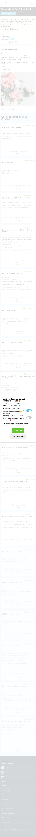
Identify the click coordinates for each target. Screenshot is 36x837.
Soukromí (5, 425)
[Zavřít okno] (32, 399)
